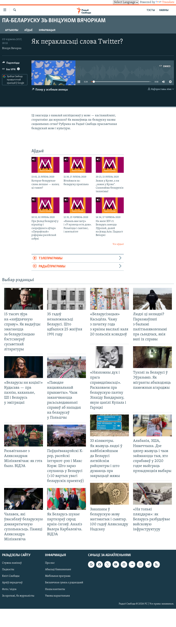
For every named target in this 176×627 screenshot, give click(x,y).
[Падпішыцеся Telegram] (148, 564)
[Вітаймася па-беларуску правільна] (78, 165)
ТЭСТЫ (151, 10)
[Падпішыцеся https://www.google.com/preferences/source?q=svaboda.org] (91, 564)
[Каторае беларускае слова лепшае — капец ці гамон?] (45, 165)
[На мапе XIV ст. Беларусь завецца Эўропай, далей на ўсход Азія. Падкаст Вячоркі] (110, 205)
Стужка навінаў (12, 563)
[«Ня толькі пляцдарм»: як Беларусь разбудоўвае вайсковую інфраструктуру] (152, 494)
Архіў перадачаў (12, 582)
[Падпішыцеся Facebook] (99, 564)
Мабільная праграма (57, 576)
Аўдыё (28, 30)
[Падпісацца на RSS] (156, 564)
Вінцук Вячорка (11, 48)
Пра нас (50, 563)
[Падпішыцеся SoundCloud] (132, 564)
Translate (168, 2)
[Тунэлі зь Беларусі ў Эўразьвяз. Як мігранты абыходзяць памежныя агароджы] (152, 357)
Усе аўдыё (118, 244)
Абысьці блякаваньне (58, 569)
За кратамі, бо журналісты (18, 595)
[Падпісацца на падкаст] (124, 564)
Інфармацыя (47, 30)
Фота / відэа (9, 589)
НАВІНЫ (163, 10)
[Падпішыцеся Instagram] (140, 564)
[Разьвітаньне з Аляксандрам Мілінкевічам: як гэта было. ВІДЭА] (23, 436)
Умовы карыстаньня (57, 595)
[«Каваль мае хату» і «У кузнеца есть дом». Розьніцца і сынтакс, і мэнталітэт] (78, 205)
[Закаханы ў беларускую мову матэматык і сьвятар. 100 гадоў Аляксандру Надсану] (109, 494)
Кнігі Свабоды (10, 576)
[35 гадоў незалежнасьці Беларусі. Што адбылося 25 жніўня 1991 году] (66, 299)
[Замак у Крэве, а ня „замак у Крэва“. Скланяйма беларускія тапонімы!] (110, 165)
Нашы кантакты (55, 589)
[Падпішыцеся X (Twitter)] (107, 564)
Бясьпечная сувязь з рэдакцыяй (64, 582)
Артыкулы (11, 30)
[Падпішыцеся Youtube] (115, 564)
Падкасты (8, 569)
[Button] (10, 63)
